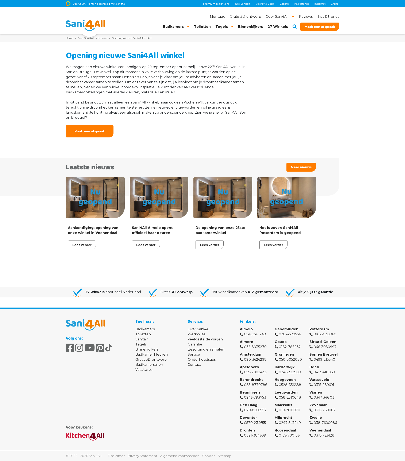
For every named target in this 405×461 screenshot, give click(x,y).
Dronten (247, 430)
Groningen (284, 354)
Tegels (141, 344)
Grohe (325, 3)
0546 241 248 (255, 334)
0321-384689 (255, 435)
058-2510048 (290, 397)
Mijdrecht (283, 418)
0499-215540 (324, 360)
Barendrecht (251, 380)
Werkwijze (196, 334)
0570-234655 (255, 423)
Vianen (315, 392)
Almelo (246, 329)
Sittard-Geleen (322, 342)
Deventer (248, 418)
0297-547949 (290, 423)
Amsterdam (250, 354)
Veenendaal (320, 430)
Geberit (275, 3)
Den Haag (249, 405)
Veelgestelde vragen (205, 339)
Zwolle (315, 418)
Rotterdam (319, 329)
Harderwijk (284, 367)
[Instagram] (79, 347)
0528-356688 (290, 385)
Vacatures (143, 370)
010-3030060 (325, 334)
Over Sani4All (199, 329)
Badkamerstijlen (149, 365)
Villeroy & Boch (256, 3)
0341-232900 (290, 372)
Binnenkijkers (146, 349)
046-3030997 (325, 347)
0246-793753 (255, 397)
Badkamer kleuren (151, 354)
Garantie (195, 344)
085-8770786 (255, 385)
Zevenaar (318, 405)
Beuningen (250, 392)
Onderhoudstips (202, 360)
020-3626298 (255, 360)
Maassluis (283, 405)
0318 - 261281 (325, 435)
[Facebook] (70, 347)
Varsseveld (319, 380)
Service (194, 354)
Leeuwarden (286, 392)
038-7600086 (325, 423)
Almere (246, 342)
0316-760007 (325, 410)
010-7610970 (289, 410)
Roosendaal (285, 430)
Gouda (281, 342)
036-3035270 (255, 347)
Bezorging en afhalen (206, 349)
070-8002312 (255, 410)
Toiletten (143, 334)
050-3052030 (290, 360)
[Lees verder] (95, 214)
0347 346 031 (325, 397)
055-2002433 (255, 372)
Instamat (311, 3)
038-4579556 (290, 334)
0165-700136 (289, 435)
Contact (194, 365)
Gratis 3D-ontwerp (151, 360)
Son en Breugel (323, 354)
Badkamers (145, 329)
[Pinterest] (100, 347)
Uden (314, 367)
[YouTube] (89, 347)
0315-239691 (324, 385)
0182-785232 (290, 347)
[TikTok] (108, 347)
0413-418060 (324, 372)
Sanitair (141, 339)
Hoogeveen (285, 380)
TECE (338, 3)
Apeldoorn (249, 367)
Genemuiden (286, 329)
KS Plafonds (292, 3)
